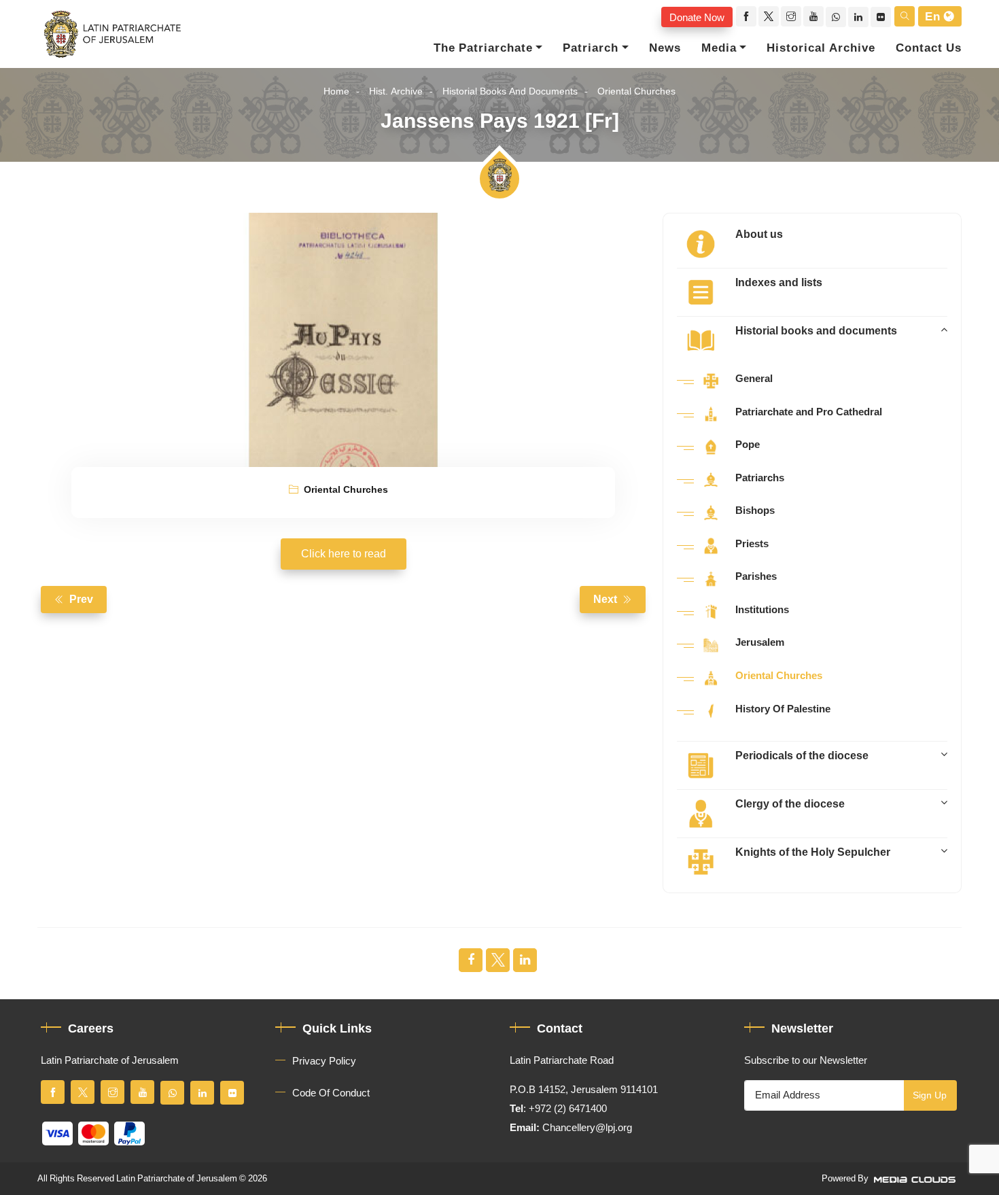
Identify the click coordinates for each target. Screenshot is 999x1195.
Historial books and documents (510, 91)
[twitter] (768, 16)
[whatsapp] (836, 17)
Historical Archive (821, 48)
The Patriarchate (483, 48)
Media (719, 48)
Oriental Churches (636, 91)
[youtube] (813, 16)
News (665, 48)
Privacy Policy (324, 1061)
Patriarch (590, 48)
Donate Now (696, 17)
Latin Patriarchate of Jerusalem (176, 1178)
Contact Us (929, 48)
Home (336, 91)
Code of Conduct (331, 1093)
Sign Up (930, 1095)
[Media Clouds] (916, 1178)
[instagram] (791, 16)
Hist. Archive (396, 91)
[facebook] (746, 16)
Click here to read (343, 554)
